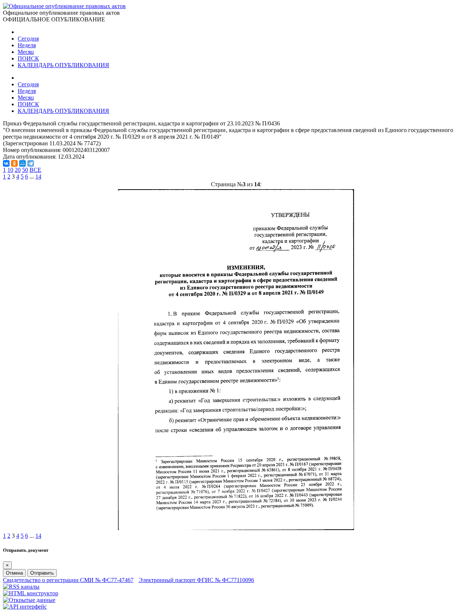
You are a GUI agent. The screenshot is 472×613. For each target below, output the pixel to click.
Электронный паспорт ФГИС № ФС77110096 (196, 580)
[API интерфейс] (25, 606)
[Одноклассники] (14, 163)
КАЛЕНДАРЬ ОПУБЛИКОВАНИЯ (63, 65)
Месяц (26, 52)
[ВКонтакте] (6, 163)
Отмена (14, 573)
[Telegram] (30, 163)
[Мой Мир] (22, 163)
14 (38, 176)
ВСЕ (35, 170)
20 (18, 170)
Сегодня (28, 38)
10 (10, 170)
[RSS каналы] (21, 586)
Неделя (27, 45)
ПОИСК (28, 58)
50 (25, 170)
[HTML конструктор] (30, 593)
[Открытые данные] (29, 600)
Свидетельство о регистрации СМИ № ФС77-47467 (68, 580)
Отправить (42, 573)
